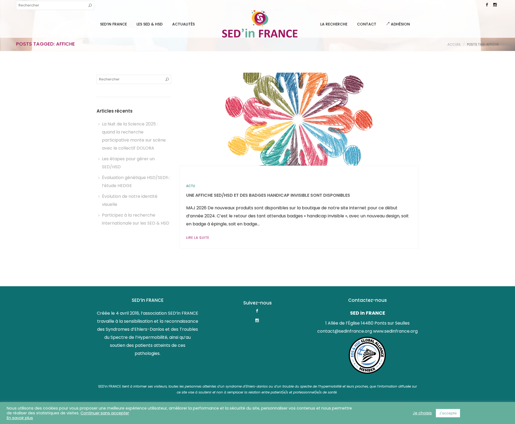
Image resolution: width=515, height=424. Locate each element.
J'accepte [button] (448, 413)
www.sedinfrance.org (395, 331)
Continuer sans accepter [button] (104, 413)
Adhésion (400, 24)
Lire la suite (197, 237)
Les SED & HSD (150, 24)
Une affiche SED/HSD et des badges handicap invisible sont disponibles (268, 195)
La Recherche (333, 24)
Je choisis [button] (422, 413)
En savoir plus (20, 417)
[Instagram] (495, 5)
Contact (366, 24)
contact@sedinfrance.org (344, 331)
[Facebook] (487, 5)
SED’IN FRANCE (113, 24)
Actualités (183, 24)
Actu (190, 186)
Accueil (454, 44)
